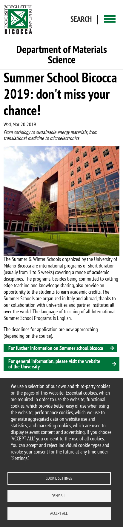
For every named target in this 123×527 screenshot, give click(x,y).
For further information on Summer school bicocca (55, 348)
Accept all (59, 513)
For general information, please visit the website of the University (54, 364)
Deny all (59, 495)
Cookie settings (59, 478)
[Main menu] (109, 19)
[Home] (18, 19)
